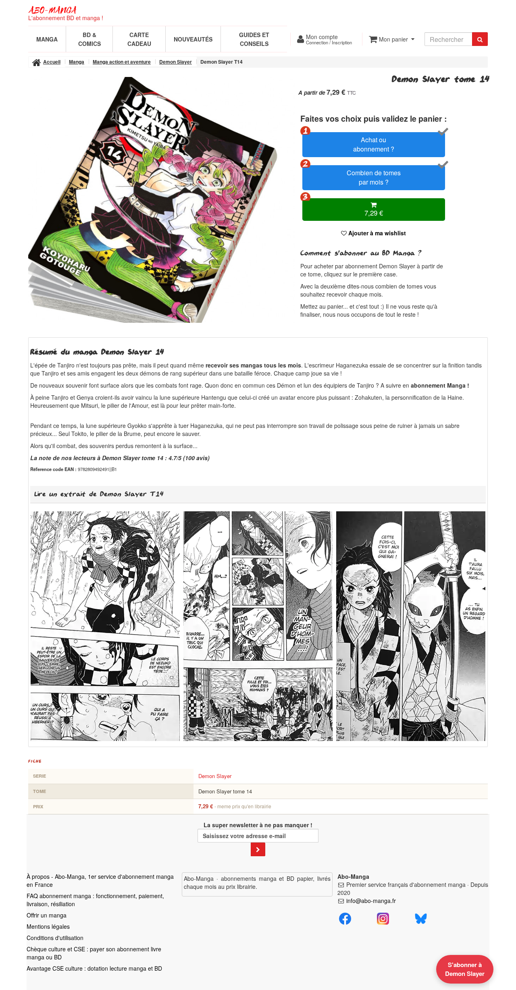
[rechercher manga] (480, 39)
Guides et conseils (254, 39)
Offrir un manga (47, 915)
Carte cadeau (139, 39)
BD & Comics (89, 39)
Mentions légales (48, 926)
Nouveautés (193, 39)
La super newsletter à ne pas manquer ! (258, 825)
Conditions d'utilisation (55, 938)
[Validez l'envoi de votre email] (258, 849)
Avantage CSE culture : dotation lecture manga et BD (94, 968)
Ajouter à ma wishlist (376, 233)
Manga (47, 39)
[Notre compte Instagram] (383, 917)
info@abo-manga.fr (371, 901)
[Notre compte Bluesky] (421, 917)
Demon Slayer (214, 776)
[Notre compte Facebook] (345, 917)
